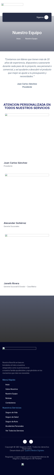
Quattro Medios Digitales (34, 450)
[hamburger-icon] (7, 17)
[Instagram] (46, 17)
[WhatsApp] (31, 442)
